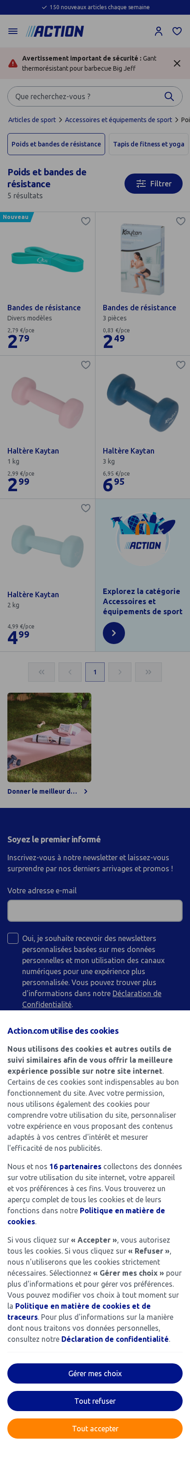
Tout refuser (95, 1401)
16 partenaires (75, 1166)
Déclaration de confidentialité (115, 1339)
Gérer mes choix (95, 1373)
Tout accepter (95, 1428)
